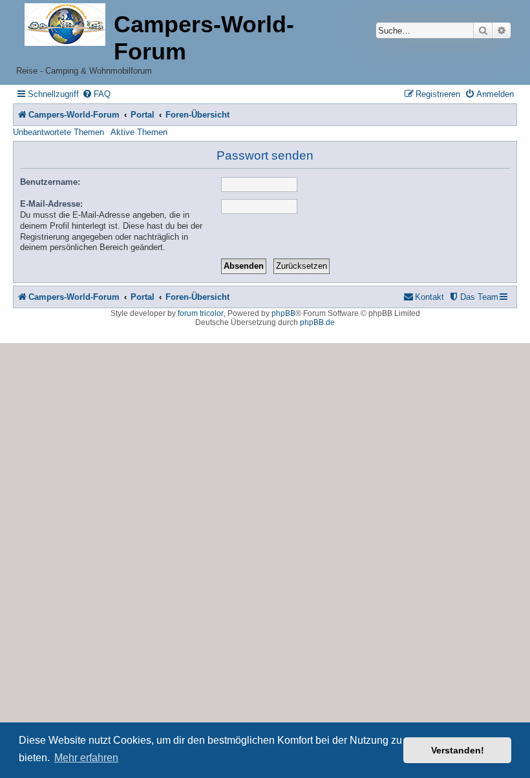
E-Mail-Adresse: (51, 204)
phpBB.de (317, 322)
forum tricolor (201, 313)
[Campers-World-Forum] (65, 25)
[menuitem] (96, 94)
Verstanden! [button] (457, 750)
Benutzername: (50, 182)
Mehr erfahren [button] (86, 757)
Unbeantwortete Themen (58, 132)
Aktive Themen (139, 132)
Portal (142, 115)
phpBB (283, 313)
